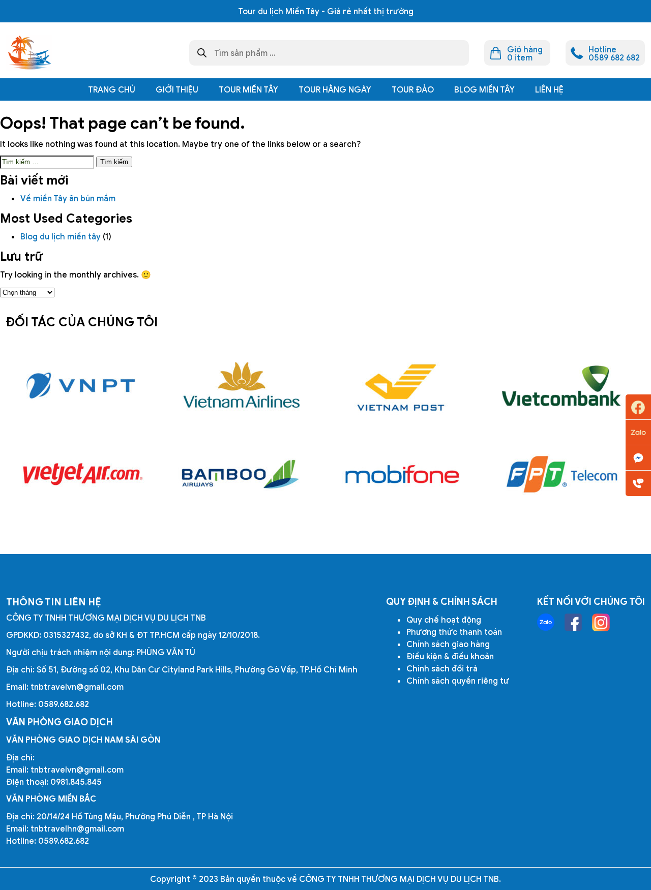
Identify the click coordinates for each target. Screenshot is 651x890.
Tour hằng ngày (335, 89)
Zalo (638, 432)
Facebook (638, 407)
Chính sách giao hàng (448, 644)
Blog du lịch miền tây (60, 236)
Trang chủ (111, 89)
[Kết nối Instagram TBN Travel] (601, 622)
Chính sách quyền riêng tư (457, 681)
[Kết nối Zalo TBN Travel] (545, 622)
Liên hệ (549, 89)
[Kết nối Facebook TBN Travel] (573, 622)
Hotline (638, 483)
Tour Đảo (413, 89)
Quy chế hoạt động (443, 620)
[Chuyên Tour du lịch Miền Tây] (29, 53)
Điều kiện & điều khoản (450, 656)
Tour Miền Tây (248, 89)
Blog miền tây (484, 89)
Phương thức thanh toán (454, 632)
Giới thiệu (177, 89)
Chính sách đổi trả (442, 668)
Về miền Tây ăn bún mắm (68, 198)
